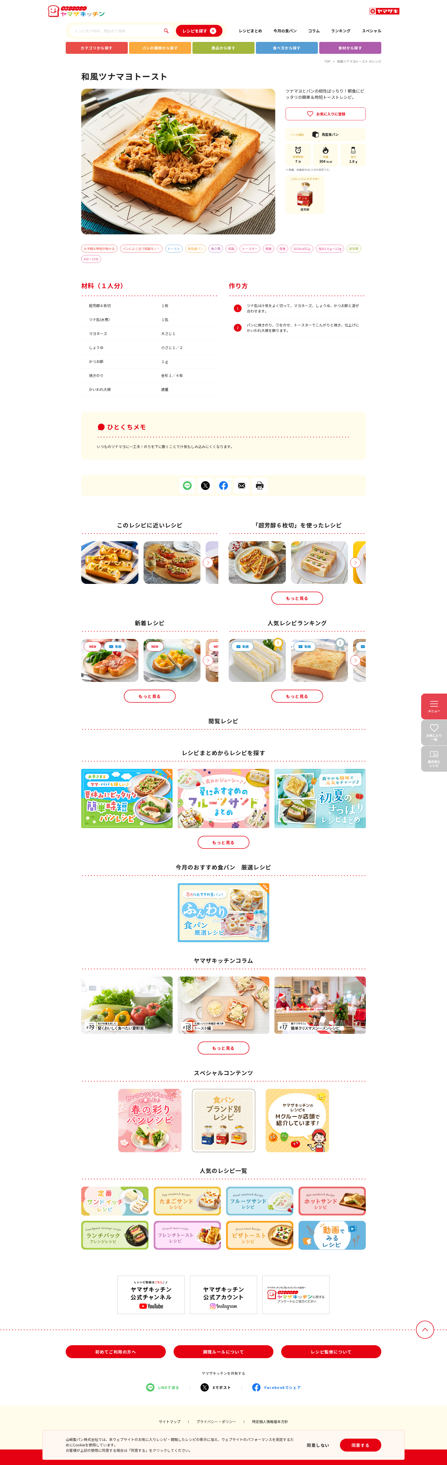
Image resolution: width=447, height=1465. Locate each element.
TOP (327, 61)
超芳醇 (354, 248)
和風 (231, 248)
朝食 (268, 248)
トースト (174, 248)
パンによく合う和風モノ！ (141, 248)
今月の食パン (285, 30)
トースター (250, 248)
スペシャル (371, 30)
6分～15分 (91, 259)
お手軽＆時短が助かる (99, 248)
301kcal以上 (302, 248)
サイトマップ (170, 1421)
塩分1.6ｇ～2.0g (329, 248)
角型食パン (195, 248)
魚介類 (215, 248)
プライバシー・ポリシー (216, 1421)
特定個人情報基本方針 (270, 1421)
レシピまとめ (250, 30)
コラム (314, 30)
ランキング (341, 30)
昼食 (282, 248)
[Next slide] (208, 562)
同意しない (318, 1445)
